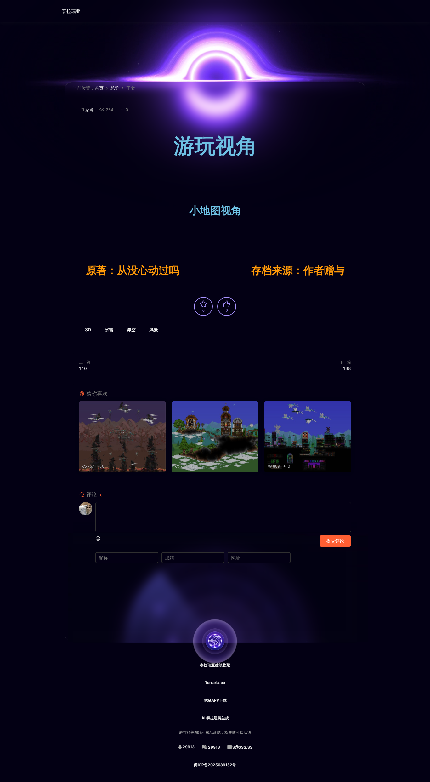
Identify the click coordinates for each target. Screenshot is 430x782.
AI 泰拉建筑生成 (215, 718)
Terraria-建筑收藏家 (37, 11)
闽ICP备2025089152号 (215, 764)
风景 (153, 329)
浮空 (131, 329)
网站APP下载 (215, 700)
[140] (215, 427)
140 (83, 368)
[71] (307, 427)
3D (88, 329)
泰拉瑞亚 (71, 11)
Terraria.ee (215, 682)
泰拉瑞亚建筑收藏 (215, 665)
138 (347, 368)
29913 (189, 747)
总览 (89, 109)
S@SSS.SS (242, 747)
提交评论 (335, 541)
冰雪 (109, 329)
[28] (122, 427)
